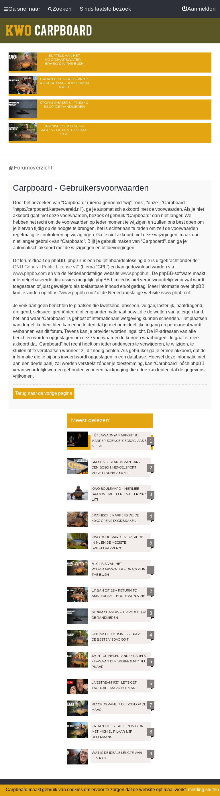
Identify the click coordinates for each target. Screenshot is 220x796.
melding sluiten (203, 789)
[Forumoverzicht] (49, 30)
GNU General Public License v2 (45, 266)
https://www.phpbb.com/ (72, 292)
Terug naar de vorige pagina (43, 393)
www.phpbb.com (30, 273)
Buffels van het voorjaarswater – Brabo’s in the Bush (64, 59)
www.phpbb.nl (135, 273)
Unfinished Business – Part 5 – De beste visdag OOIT (64, 130)
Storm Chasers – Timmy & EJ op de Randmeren (64, 104)
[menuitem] (199, 9)
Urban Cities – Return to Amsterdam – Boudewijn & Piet (64, 83)
